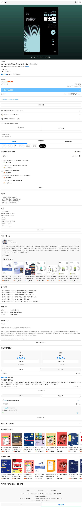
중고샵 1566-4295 (44, 494)
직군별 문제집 (22, 297)
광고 (61, 498)
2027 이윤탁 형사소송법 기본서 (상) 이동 (40, 442)
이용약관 (21, 498)
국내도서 (4, 290)
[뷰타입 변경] (80, 156)
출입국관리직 (30, 301)
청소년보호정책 (36, 498)
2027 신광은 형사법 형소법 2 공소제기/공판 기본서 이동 (19, 272)
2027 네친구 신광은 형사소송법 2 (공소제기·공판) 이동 (7, 271)
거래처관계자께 (52, 498)
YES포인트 (3, 84)
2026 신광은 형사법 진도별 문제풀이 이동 (43, 171)
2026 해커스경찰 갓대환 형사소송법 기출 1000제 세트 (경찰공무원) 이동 (73, 442)
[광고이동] (76, 2)
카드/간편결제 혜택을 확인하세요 (71, 94)
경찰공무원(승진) (23, 293)
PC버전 (41, 498)
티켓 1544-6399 (35, 494)
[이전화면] (2, 2)
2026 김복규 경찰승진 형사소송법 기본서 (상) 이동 (6, 470)
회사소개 (46, 498)
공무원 (16, 290)
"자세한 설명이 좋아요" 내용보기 (41, 382)
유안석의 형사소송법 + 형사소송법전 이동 (73, 469)
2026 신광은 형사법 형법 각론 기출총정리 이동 (43, 182)
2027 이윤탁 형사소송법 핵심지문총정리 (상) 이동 (17, 442)
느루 (2, 71)
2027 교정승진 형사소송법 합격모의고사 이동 (51, 469)
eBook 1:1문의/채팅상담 (55, 494)
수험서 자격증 (10, 290)
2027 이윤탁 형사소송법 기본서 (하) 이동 (51, 442)
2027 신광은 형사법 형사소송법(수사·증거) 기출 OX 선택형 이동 (41, 271)
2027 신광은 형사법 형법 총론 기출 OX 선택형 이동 (75, 271)
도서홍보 (57, 498)
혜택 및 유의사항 (21, 364)
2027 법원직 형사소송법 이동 (62, 442)
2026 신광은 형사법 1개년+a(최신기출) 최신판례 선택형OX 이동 (43, 176)
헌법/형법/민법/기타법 (24, 290)
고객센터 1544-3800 (25, 494)
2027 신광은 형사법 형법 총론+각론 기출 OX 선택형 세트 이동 (52, 273)
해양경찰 (31, 293)
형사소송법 (33, 290)
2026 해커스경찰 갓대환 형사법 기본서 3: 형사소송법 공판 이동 (29, 442)
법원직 (28, 299)
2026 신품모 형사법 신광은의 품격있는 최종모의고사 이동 (43, 166)
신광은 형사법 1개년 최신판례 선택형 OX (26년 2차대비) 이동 (43, 161)
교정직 (28, 297)
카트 (80, 2)
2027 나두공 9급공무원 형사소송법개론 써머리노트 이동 (17, 469)
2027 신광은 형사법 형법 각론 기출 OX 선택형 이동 (63, 271)
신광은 (2, 69)
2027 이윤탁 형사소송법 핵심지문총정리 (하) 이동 (6, 442)
